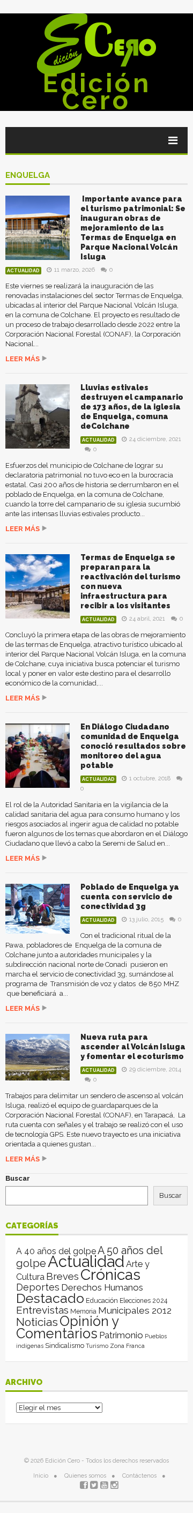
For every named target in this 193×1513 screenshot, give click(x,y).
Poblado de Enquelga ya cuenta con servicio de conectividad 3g (129, 897)
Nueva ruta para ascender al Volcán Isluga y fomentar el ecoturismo (132, 1047)
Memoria (83, 1311)
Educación (102, 1300)
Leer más (22, 358)
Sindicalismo (64, 1345)
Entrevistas (42, 1310)
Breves (62, 1276)
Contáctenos (139, 1475)
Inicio (40, 1475)
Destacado (50, 1298)
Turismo (97, 1346)
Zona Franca (127, 1346)
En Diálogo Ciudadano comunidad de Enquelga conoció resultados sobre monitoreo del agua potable (133, 746)
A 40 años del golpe (56, 1251)
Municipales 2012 (135, 1310)
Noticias (37, 1322)
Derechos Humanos (102, 1287)
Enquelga (27, 176)
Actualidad (23, 270)
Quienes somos (85, 1475)
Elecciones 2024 (143, 1301)
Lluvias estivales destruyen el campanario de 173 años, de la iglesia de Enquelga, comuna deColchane (131, 406)
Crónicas (110, 1274)
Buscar (17, 1178)
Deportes (38, 1287)
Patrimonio (121, 1335)
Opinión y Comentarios (67, 1327)
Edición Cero (96, 91)
